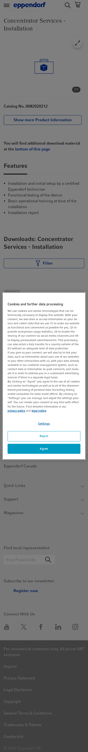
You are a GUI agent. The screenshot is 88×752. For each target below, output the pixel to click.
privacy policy (16, 410)
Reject (44, 436)
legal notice (39, 410)
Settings (44, 423)
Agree (44, 448)
